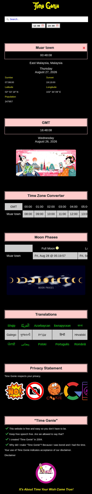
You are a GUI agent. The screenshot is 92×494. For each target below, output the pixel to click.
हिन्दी (62, 334)
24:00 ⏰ (53, 26)
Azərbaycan (42, 325)
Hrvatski (80, 334)
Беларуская (62, 325)
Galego (11, 334)
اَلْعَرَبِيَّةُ (25, 325)
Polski (42, 344)
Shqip (11, 325)
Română (80, 344)
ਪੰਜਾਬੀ (11, 344)
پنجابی (25, 344)
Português (62, 344)
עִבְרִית (42, 334)
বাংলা (80, 325)
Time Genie (46, 6)
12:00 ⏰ (38, 26)
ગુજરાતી (25, 334)
